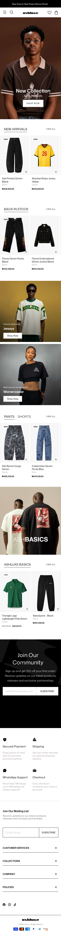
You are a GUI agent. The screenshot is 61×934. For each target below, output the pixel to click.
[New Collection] (30, 68)
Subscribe (47, 691)
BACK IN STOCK (16, 209)
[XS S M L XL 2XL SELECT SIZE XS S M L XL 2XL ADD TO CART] (14, 235)
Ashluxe (27, 924)
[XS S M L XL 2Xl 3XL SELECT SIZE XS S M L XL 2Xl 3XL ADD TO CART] (14, 155)
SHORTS (24, 416)
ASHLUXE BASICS (17, 564)
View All (51, 129)
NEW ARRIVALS (15, 129)
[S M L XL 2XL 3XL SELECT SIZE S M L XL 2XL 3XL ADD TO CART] (15, 591)
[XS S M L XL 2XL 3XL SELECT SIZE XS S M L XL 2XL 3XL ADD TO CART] (14, 442)
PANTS (9, 416)
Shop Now (33, 103)
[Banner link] (30, 521)
